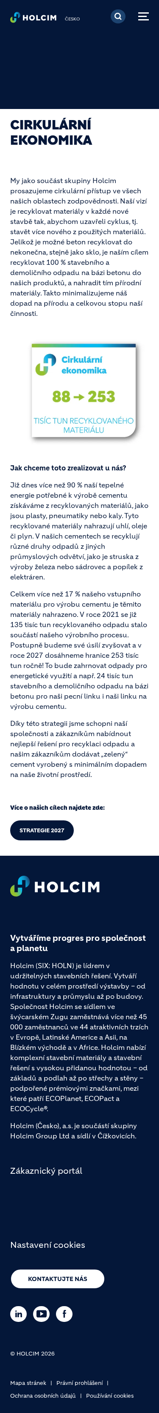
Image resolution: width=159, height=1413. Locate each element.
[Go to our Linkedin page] (20, 1314)
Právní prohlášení (79, 1383)
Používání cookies (110, 1395)
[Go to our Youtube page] (43, 1314)
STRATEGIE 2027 (42, 830)
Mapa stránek (28, 1383)
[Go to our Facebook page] (66, 1314)
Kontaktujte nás (57, 1279)
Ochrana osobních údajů (43, 1395)
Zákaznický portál (46, 1171)
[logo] (33, 19)
